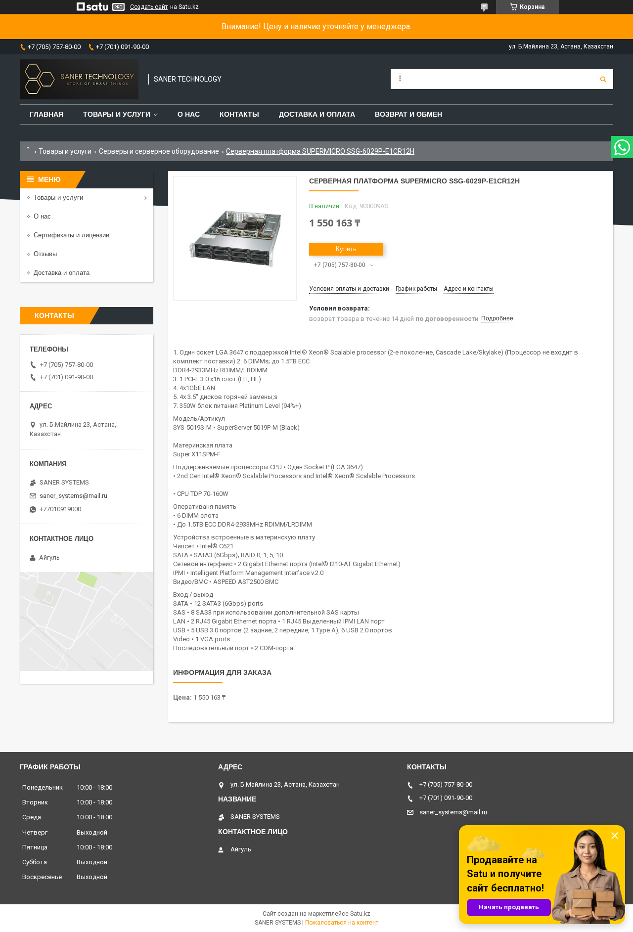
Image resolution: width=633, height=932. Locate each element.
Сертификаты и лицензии (71, 235)
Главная (46, 114)
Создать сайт (149, 6)
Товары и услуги (116, 114)
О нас (189, 114)
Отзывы (45, 254)
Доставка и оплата (317, 114)
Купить (346, 249)
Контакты (239, 114)
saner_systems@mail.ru (73, 495)
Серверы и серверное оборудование (159, 151)
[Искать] (603, 79)
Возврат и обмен (408, 114)
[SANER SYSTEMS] (79, 79)
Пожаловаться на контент (341, 922)
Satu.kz (360, 913)
